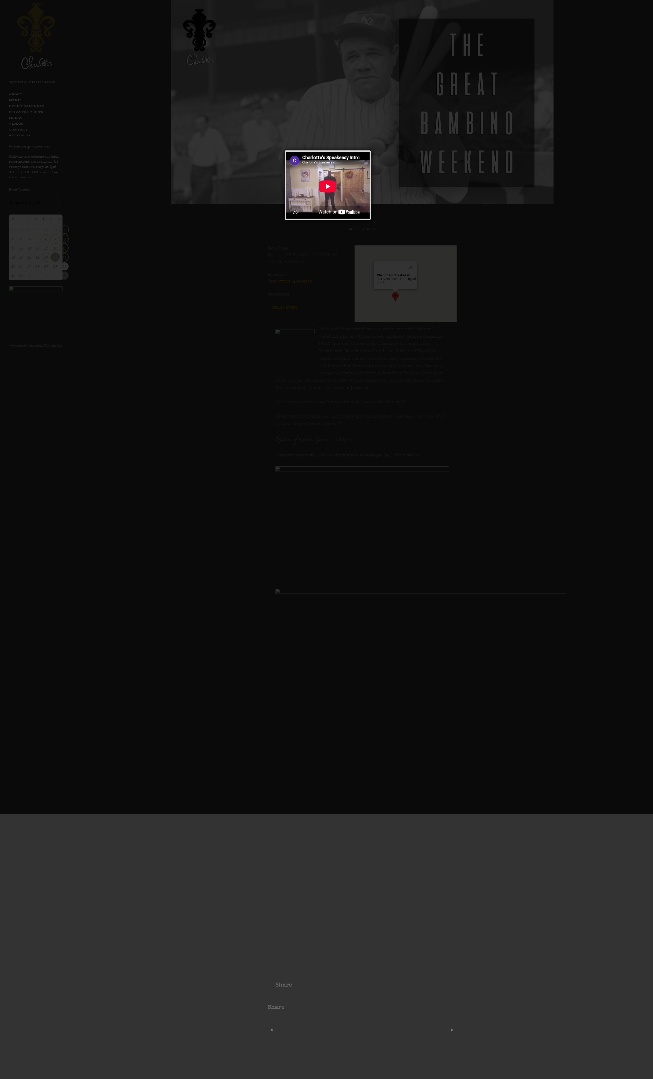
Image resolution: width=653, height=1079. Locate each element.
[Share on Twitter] (297, 1007)
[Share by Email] (316, 1007)
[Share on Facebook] (290, 1007)
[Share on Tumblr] (309, 1007)
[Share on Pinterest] (303, 1007)
